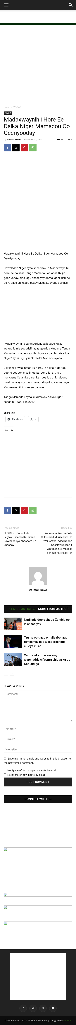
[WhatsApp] (33, 147)
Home (7, 107)
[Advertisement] (38, 16)
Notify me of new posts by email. (26, 774)
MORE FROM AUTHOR (53, 609)
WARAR (17, 107)
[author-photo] (38, 584)
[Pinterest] (24, 147)
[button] (6, 5)
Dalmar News (14, 139)
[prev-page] (6, 673)
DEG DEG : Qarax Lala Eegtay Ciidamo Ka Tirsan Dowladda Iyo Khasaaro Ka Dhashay (20, 539)
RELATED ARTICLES (21, 609)
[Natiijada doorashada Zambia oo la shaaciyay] (13, 624)
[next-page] (12, 673)
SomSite (67, 1020)
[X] (16, 147)
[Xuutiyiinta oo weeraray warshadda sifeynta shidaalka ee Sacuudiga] (13, 659)
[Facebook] (7, 147)
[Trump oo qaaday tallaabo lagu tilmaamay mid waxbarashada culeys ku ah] (13, 641)
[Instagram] (33, 1008)
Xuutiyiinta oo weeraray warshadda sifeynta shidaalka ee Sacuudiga (47, 659)
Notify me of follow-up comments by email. (32, 770)
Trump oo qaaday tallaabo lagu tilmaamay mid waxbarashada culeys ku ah (45, 642)
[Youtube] (53, 1008)
